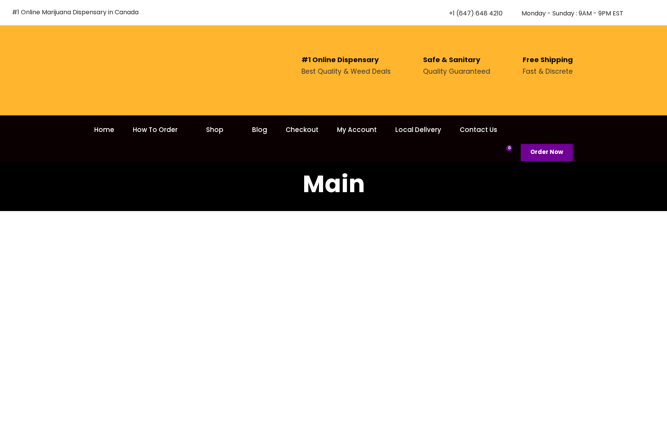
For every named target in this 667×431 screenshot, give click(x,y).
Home (104, 129)
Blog (259, 129)
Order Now (546, 152)
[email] (638, 13)
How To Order (155, 129)
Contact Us (478, 129)
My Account (357, 129)
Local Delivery (418, 129)
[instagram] (652, 13)
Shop (214, 129)
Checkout (302, 129)
